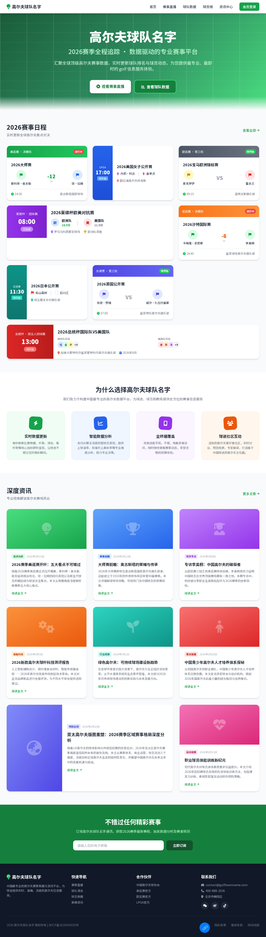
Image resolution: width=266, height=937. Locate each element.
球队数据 (189, 6)
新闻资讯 (77, 902)
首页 (153, 6)
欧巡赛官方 (143, 896)
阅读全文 (17, 593)
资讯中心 (226, 6)
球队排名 (77, 891)
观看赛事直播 (113, 86)
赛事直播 (169, 6)
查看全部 (249, 130)
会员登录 (249, 6)
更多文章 (249, 493)
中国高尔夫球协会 (148, 885)
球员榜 (208, 6)
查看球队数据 (158, 86)
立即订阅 (179, 845)
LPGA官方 (143, 902)
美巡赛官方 (143, 891)
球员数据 (77, 896)
